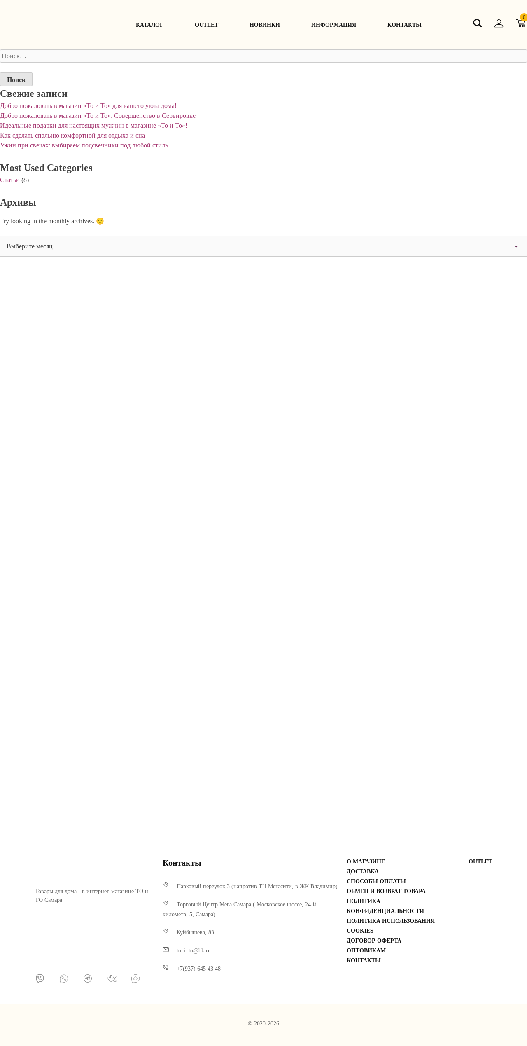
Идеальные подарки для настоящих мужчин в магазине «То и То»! (93, 125)
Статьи (10, 179)
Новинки (265, 25)
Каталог (149, 25)
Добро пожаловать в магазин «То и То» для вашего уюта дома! (88, 105)
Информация (333, 25)
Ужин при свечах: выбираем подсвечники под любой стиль (84, 145)
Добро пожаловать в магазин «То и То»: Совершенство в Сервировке (98, 115)
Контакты (404, 25)
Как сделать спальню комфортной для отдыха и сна (72, 135)
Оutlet (206, 25)
